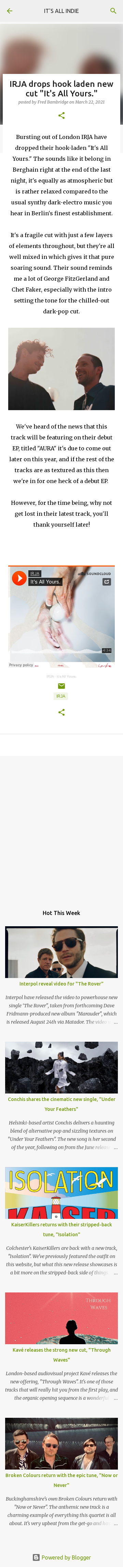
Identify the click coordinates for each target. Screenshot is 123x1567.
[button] (61, 116)
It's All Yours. (67, 676)
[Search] (113, 11)
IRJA (50, 676)
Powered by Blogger (65, 1557)
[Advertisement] (61, 827)
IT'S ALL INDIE (61, 11)
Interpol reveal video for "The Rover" (61, 984)
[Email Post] (61, 688)
